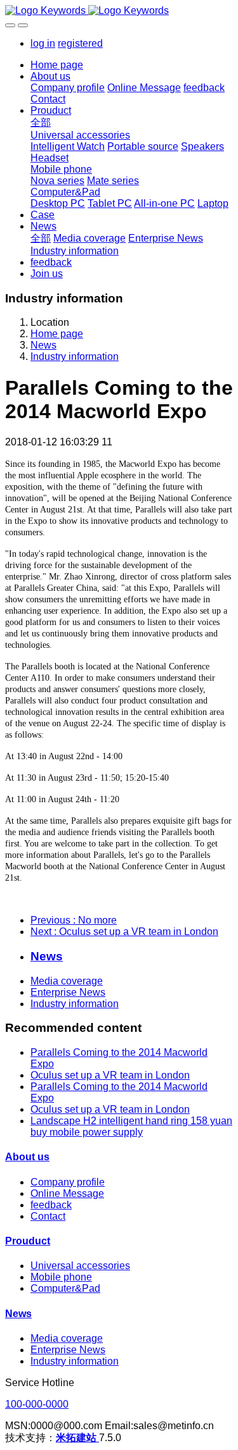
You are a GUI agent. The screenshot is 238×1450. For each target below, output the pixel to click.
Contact (47, 1216)
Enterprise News (67, 992)
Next (124, 931)
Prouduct (27, 1241)
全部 (40, 122)
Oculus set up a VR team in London (110, 1075)
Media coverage (66, 981)
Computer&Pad (65, 1288)
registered (80, 43)
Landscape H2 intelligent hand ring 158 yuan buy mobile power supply (131, 1126)
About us (27, 1156)
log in (42, 43)
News (43, 345)
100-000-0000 (37, 1404)
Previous (73, 920)
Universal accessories (80, 1265)
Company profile (67, 1182)
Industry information (74, 356)
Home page (56, 64)
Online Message (67, 1193)
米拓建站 (77, 1437)
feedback (51, 1204)
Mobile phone (61, 1277)
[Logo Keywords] (119, 10)
